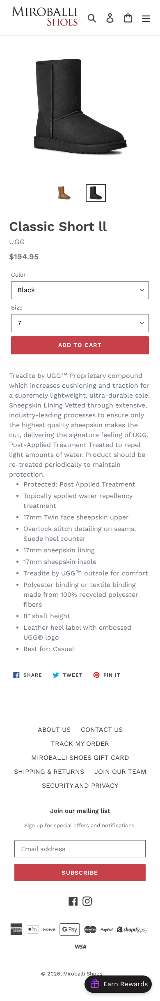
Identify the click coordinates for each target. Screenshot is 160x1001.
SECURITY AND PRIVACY (80, 785)
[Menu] (146, 18)
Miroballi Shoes (83, 974)
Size (17, 307)
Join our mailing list (80, 811)
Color (18, 274)
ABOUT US (54, 729)
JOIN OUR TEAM (120, 771)
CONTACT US (102, 729)
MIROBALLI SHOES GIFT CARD (80, 757)
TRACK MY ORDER (80, 743)
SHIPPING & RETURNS (49, 771)
